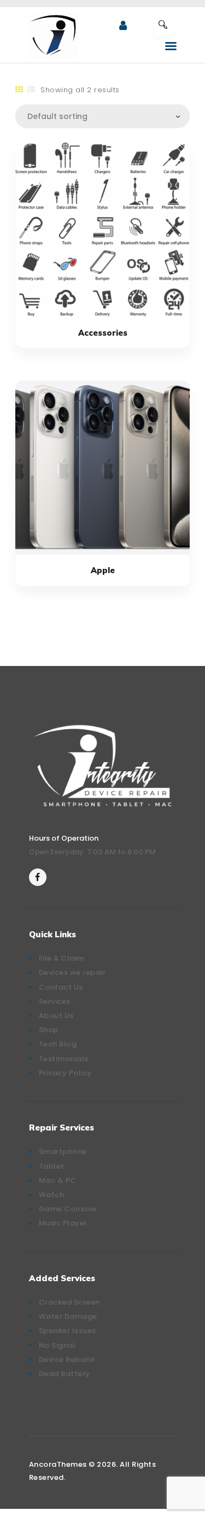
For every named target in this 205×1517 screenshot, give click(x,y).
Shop (48, 1030)
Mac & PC (58, 1180)
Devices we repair (72, 972)
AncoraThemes (58, 1464)
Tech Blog (58, 1044)
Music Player (63, 1223)
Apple (103, 570)
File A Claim (61, 958)
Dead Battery (64, 1374)
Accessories (102, 333)
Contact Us (61, 987)
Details (103, 229)
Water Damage (68, 1316)
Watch (52, 1194)
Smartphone (63, 1151)
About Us (56, 1015)
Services (55, 1001)
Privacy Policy (65, 1073)
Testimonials (64, 1059)
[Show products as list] (31, 89)
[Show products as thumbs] (19, 89)
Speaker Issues (67, 1330)
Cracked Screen (69, 1302)
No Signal (57, 1345)
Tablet (52, 1166)
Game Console (68, 1209)
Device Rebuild (67, 1359)
